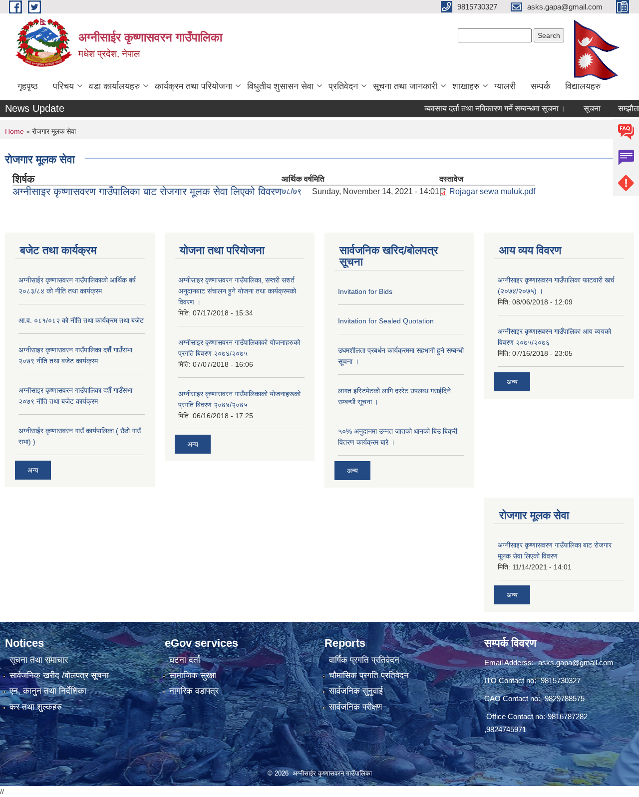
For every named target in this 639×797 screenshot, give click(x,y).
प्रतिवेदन (343, 86)
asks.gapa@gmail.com (576, 662)
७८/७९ (292, 191)
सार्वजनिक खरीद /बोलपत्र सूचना (59, 675)
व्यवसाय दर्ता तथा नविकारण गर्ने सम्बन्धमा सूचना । (484, 108)
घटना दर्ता (184, 660)
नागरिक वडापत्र (194, 691)
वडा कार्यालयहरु (114, 86)
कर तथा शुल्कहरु (35, 707)
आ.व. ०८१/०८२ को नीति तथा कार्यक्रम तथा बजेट (81, 320)
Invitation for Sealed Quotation (386, 321)
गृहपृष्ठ (27, 86)
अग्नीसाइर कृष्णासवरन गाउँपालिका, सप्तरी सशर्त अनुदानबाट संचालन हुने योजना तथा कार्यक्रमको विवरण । (237, 291)
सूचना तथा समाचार (38, 660)
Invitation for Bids (365, 291)
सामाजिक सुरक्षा (192, 675)
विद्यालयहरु (583, 86)
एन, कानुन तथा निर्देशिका (47, 691)
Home (14, 131)
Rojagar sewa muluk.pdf (492, 191)
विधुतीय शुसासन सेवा (280, 86)
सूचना (580, 108)
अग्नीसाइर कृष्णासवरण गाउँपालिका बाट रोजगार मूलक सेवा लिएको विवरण (147, 191)
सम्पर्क (540, 86)
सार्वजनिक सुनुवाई (356, 691)
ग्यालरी (505, 86)
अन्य (32, 470)
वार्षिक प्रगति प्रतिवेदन (364, 660)
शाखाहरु (465, 86)
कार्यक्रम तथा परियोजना (193, 86)
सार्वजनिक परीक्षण (355, 707)
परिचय (63, 86)
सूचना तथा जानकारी (405, 86)
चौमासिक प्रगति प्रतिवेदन (369, 675)
